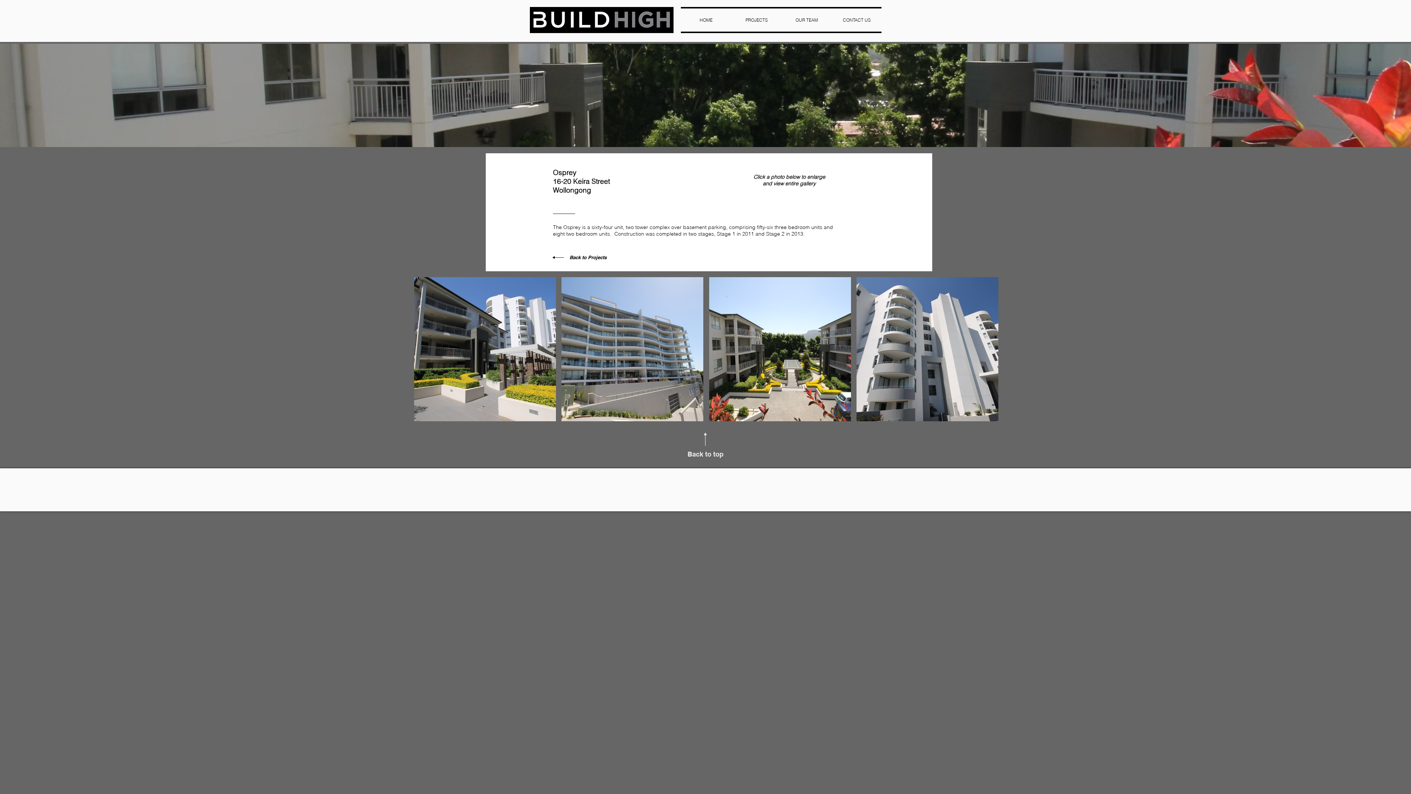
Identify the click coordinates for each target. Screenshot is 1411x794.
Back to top (705, 454)
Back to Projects (588, 257)
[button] (485, 349)
